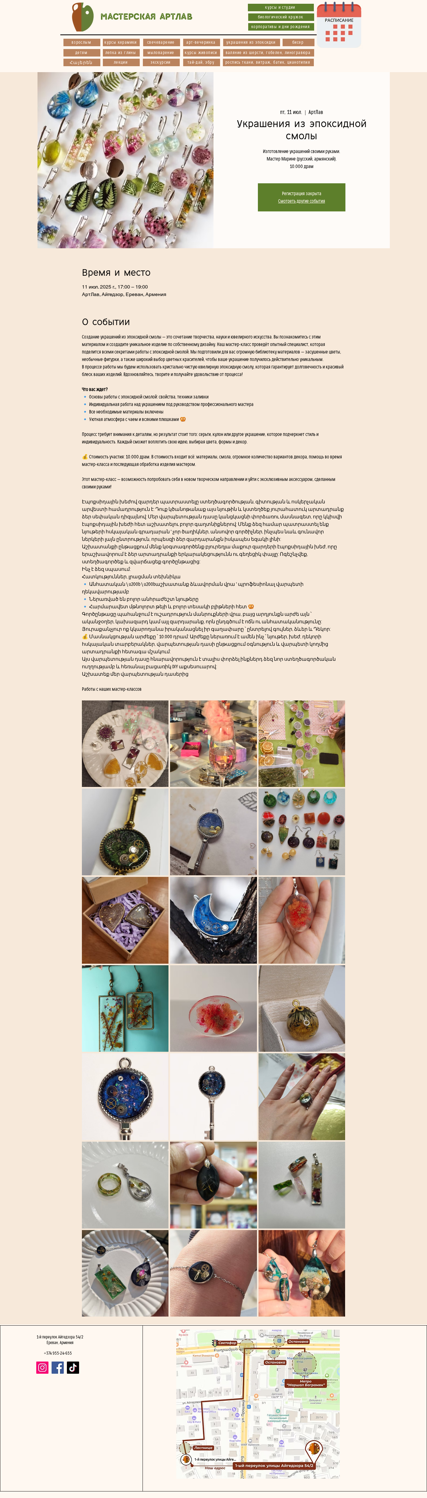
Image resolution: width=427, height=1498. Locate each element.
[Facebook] (58, 1368)
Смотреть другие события (301, 201)
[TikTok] (73, 1368)
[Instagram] (42, 1368)
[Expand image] (125, 743)
